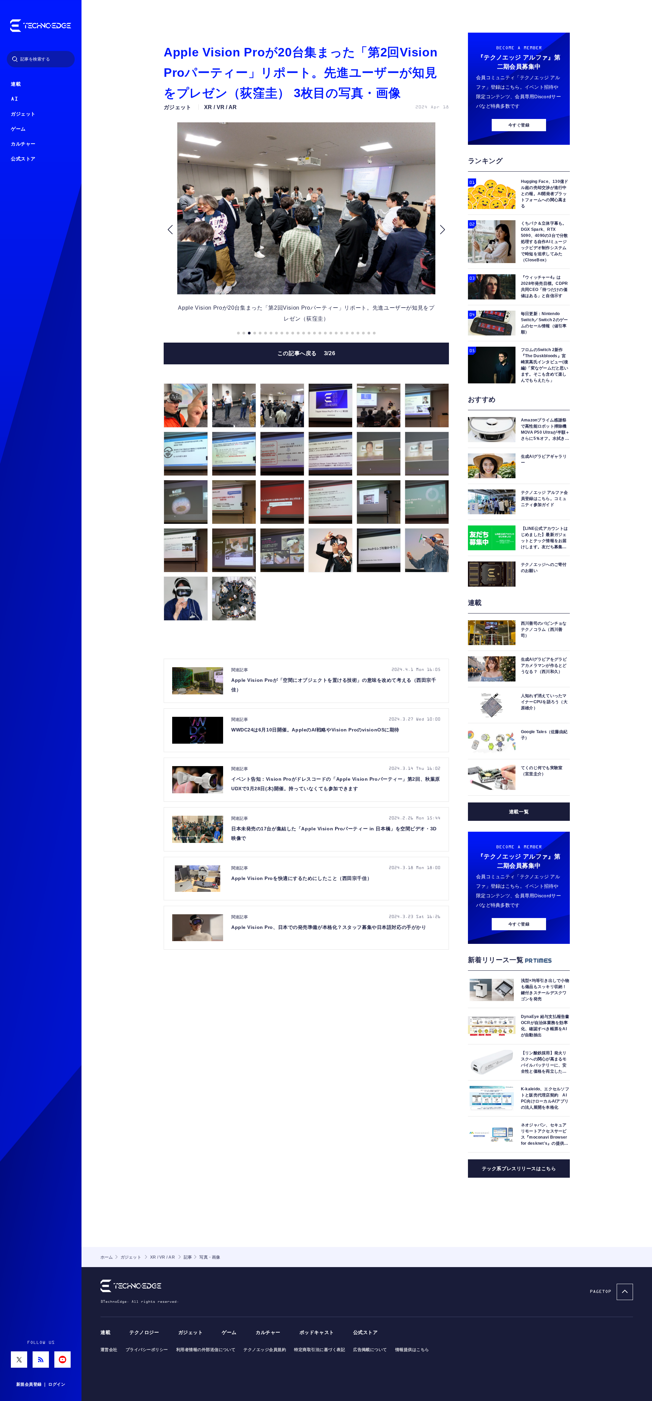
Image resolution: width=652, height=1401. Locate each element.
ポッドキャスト (317, 1332)
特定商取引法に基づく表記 (319, 1349)
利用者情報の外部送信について (206, 1349)
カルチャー (23, 143)
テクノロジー (144, 1332)
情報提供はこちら (412, 1349)
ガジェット (23, 114)
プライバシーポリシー (147, 1349)
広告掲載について (370, 1349)
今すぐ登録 (518, 125)
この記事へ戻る (306, 353)
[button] (170, 229)
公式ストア (23, 158)
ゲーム (18, 129)
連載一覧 (519, 811)
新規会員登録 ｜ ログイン (40, 1384)
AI (14, 99)
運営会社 (109, 1349)
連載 (16, 84)
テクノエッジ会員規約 (264, 1349)
